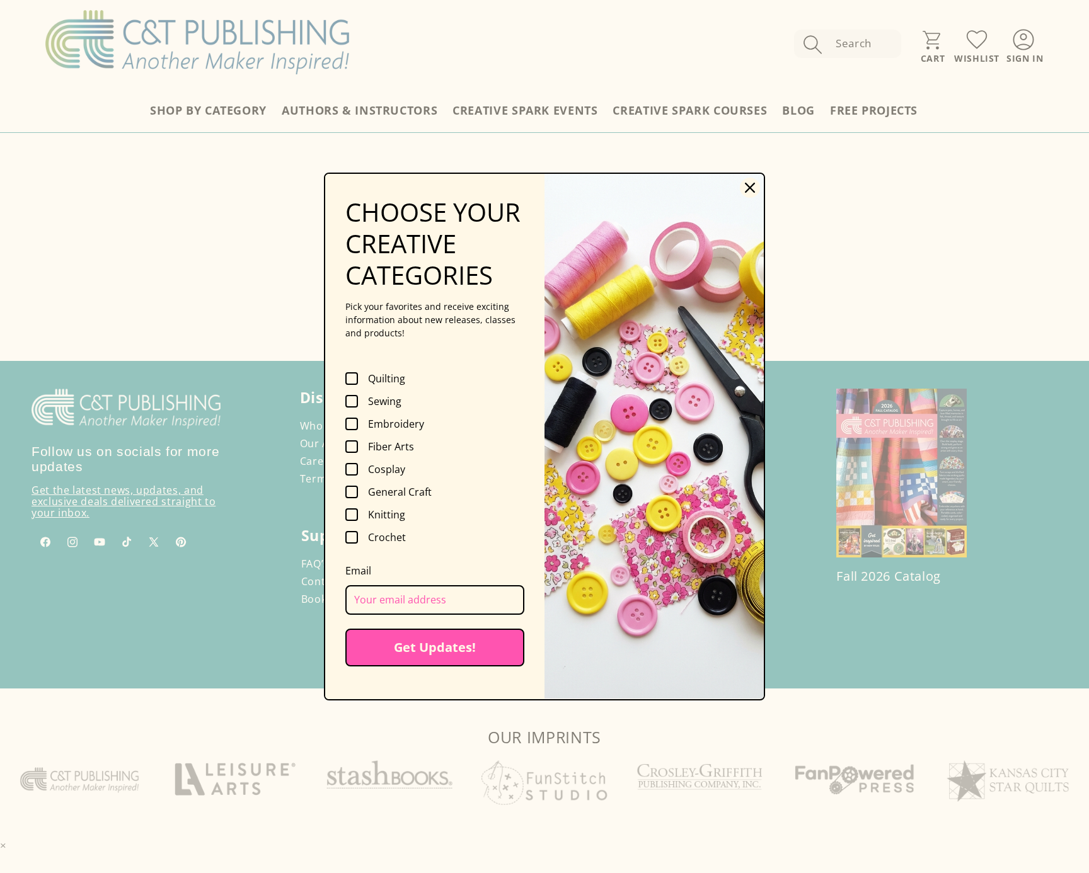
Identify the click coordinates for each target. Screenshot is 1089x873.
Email (358, 571)
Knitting (386, 514)
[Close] (750, 188)
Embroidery (396, 424)
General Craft (400, 492)
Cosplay (386, 469)
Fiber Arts (391, 446)
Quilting (386, 378)
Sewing (384, 401)
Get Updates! (435, 647)
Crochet (387, 537)
